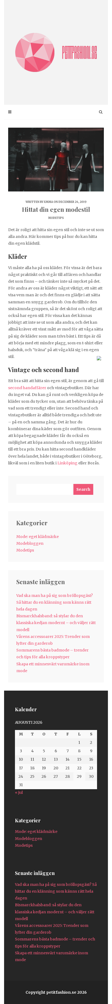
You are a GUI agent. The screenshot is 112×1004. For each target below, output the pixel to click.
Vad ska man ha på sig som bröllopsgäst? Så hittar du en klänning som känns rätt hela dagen (54, 602)
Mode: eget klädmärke (37, 536)
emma (48, 202)
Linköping (67, 463)
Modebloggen (29, 543)
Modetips (56, 218)
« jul (19, 792)
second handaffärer (27, 387)
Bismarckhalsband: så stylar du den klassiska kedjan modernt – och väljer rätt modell (56, 622)
